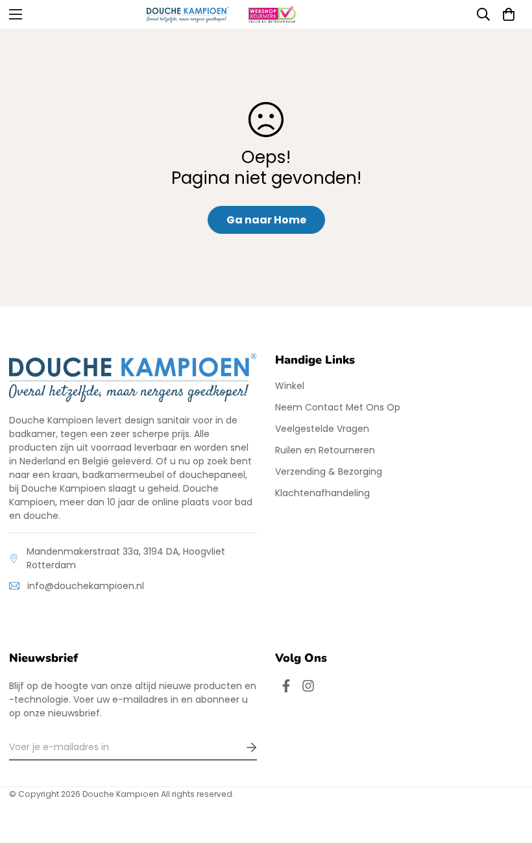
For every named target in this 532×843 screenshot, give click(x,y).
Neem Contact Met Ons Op (337, 407)
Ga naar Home (266, 219)
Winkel (289, 385)
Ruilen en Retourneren (325, 450)
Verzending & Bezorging (328, 471)
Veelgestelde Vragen (322, 428)
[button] (508, 14)
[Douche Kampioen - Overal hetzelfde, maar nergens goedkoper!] (188, 14)
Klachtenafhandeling (322, 492)
